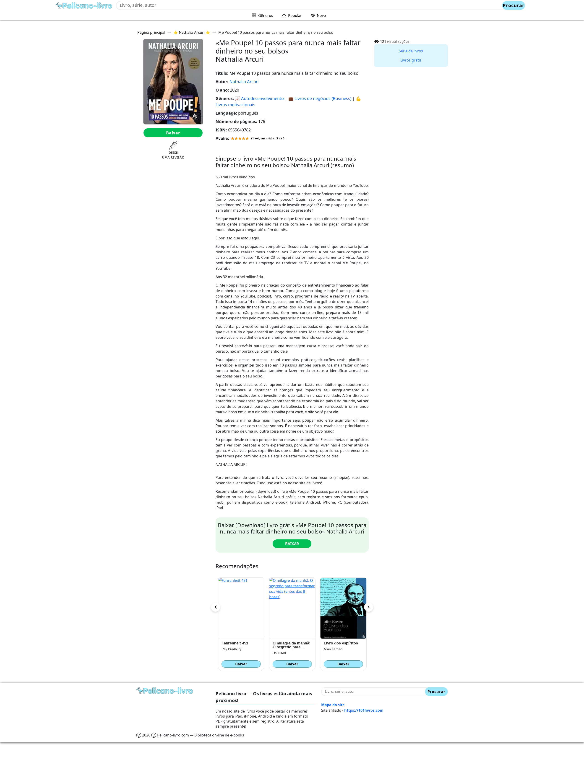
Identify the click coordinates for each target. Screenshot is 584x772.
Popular (295, 15)
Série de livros (411, 51)
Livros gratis (411, 60)
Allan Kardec (282, 649)
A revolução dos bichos (338, 645)
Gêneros (265, 15)
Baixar (173, 133)
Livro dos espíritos (290, 643)
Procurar (513, 5)
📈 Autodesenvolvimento (259, 98)
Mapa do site (332, 704)
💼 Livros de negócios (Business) (319, 98)
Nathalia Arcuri (244, 81)
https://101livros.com (363, 710)
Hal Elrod (228, 653)
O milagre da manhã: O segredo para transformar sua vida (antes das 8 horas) (240, 645)
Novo (321, 15)
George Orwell (334, 653)
